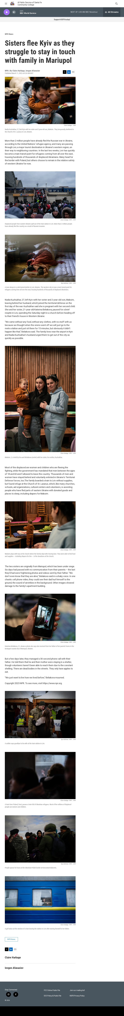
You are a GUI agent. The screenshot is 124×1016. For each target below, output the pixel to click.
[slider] (17, 12)
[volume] (14, 12)
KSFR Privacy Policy (77, 996)
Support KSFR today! (62, 19)
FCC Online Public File (52, 990)
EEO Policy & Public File (52, 996)
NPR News (9, 34)
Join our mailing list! (77, 990)
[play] (7, 12)
